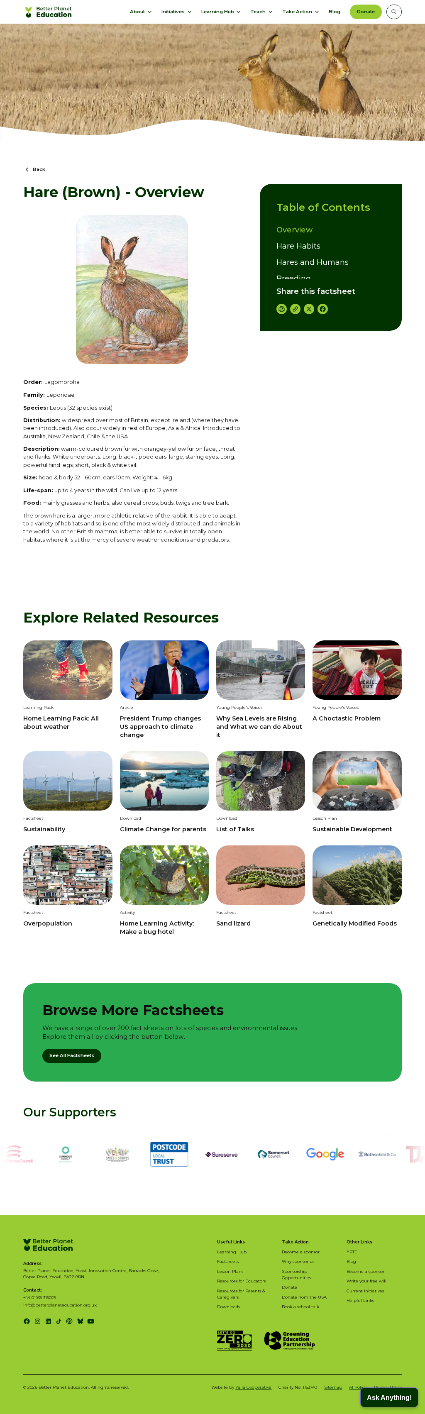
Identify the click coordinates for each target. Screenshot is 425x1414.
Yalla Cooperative (253, 1387)
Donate (366, 12)
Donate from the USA (304, 1296)
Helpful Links (360, 1300)
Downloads (228, 1306)
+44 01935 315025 (39, 1297)
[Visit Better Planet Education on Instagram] (37, 1321)
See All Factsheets (71, 1055)
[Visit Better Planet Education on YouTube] (90, 1321)
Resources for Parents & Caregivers (241, 1293)
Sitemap (333, 1387)
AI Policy (357, 1387)
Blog (334, 12)
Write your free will (366, 1280)
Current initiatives (365, 1290)
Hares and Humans (312, 262)
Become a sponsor (301, 1251)
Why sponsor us (298, 1261)
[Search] (393, 12)
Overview (294, 229)
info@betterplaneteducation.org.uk (60, 1304)
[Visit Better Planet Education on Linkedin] (48, 1321)
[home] (49, 11)
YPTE (352, 1251)
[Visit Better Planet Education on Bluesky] (80, 1321)
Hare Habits (298, 246)
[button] (141, 11)
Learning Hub (232, 1251)
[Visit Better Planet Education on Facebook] (26, 1321)
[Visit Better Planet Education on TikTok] (58, 1321)
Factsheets (228, 1261)
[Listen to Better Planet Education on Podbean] (69, 1321)
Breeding (293, 278)
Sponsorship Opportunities (296, 1274)
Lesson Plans (230, 1271)
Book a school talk (300, 1306)
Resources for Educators (241, 1280)
